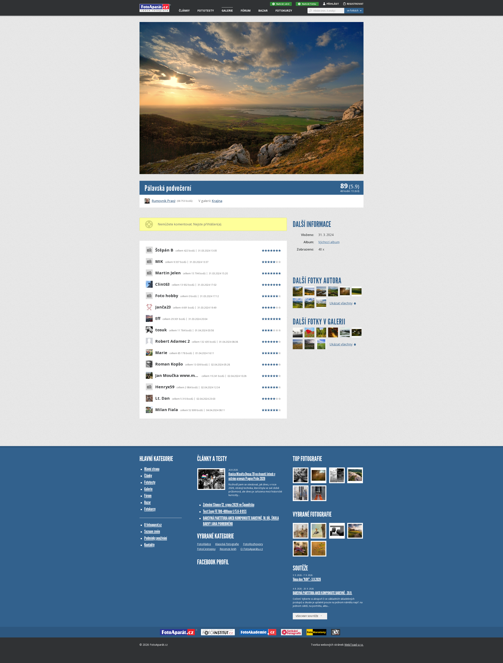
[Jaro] (309, 332)
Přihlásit (333, 4)
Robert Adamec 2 (172, 341)
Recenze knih (228, 549)
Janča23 (163, 307)
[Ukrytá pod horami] (309, 291)
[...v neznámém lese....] (321, 332)
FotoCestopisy (206, 549)
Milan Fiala (166, 409)
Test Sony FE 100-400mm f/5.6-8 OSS (225, 511)
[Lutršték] (321, 303)
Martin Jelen (168, 273)
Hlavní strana (151, 469)
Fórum (246, 10)
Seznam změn (152, 531)
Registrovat (355, 4)
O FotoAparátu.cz (251, 549)
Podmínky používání (155, 538)
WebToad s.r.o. (353, 644)
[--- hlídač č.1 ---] (298, 344)
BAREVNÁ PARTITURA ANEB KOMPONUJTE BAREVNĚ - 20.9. (322, 592)
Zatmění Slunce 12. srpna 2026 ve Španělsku (228, 504)
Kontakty (149, 544)
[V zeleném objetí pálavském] (333, 291)
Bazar (263, 10)
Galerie (227, 10)
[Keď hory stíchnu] (309, 344)
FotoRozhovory (253, 544)
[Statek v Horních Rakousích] (298, 303)
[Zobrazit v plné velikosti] (251, 98)
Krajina (217, 201)
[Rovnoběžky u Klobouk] (357, 291)
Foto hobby (166, 295)
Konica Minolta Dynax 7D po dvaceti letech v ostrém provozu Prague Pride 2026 (252, 476)
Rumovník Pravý (163, 201)
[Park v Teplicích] (333, 332)
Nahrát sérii (282, 4)
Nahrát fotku (309, 4)
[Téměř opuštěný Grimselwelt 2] (321, 291)
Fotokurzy (283, 10)
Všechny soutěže (308, 616)
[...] (345, 291)
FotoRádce (204, 544)
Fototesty (205, 10)
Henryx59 (164, 387)
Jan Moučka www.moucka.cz (177, 375)
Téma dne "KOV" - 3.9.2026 (307, 579)
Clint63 (162, 284)
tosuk (161, 330)
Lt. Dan (162, 398)
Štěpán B (164, 250)
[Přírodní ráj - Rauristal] (309, 303)
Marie (161, 352)
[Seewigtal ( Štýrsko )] (298, 291)
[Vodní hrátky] (357, 332)
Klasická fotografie (227, 544)
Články (184, 10)
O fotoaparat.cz (153, 524)
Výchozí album (329, 242)
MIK (159, 261)
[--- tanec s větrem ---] (298, 332)
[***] (345, 332)
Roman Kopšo (169, 364)
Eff (157, 318)
